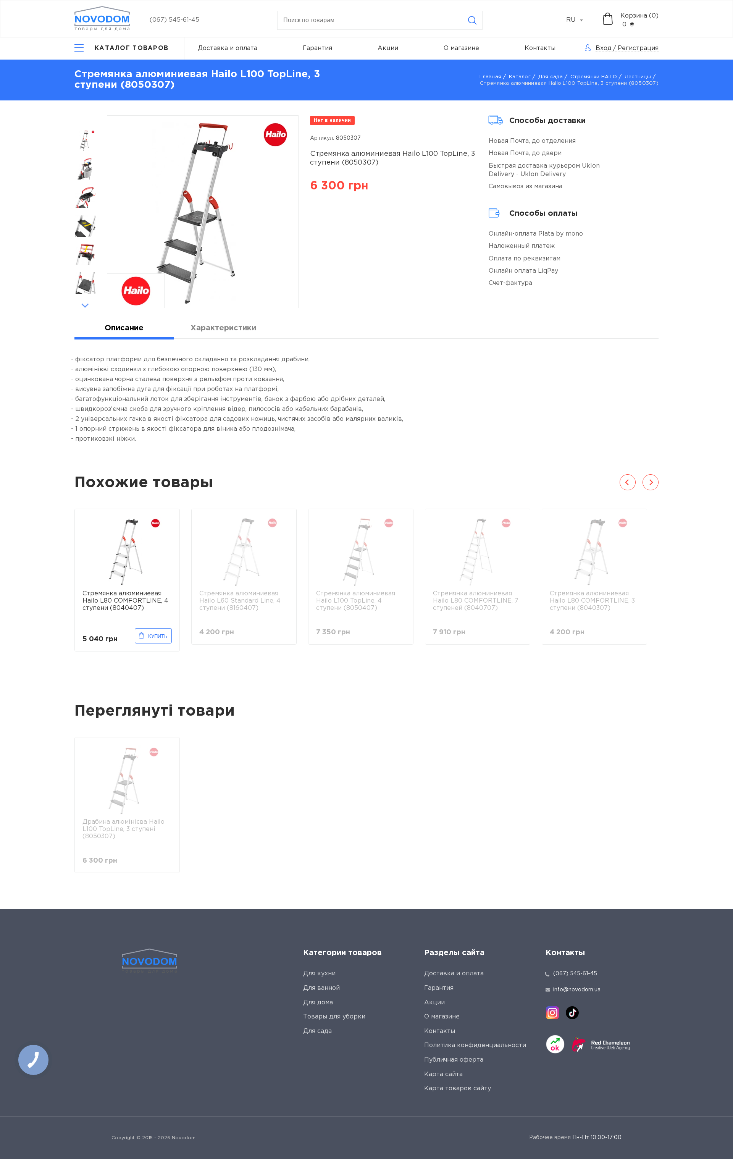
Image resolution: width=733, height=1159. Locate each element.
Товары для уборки (334, 1017)
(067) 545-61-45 (174, 20)
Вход (604, 48)
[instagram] (552, 1013)
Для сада (550, 77)
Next (85, 305)
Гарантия (317, 48)
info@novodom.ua (577, 990)
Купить (158, 636)
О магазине (461, 48)
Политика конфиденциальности (475, 1045)
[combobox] (578, 20)
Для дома (318, 1002)
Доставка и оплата (227, 48)
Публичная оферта (453, 1060)
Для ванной (321, 988)
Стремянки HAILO (593, 77)
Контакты (540, 48)
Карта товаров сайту (457, 1088)
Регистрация (638, 48)
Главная (490, 77)
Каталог (520, 77)
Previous (85, 119)
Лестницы (638, 77)
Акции (388, 48)
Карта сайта (443, 1074)
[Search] (472, 20)
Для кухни (319, 973)
